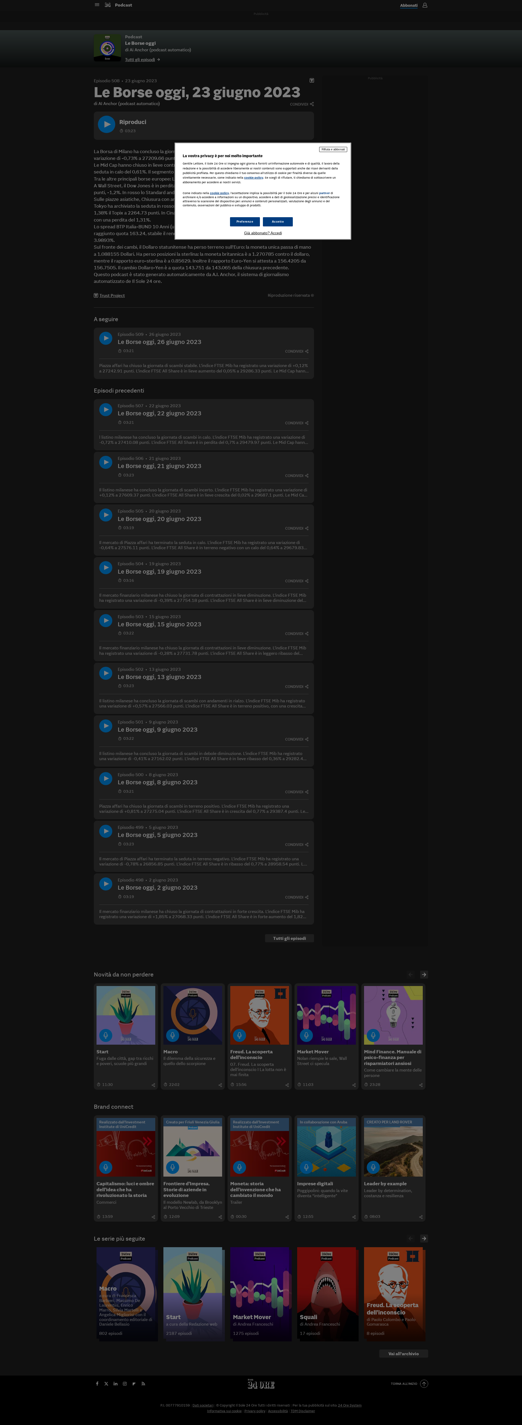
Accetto (278, 221)
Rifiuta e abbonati (333, 149)
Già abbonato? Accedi (263, 233)
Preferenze (245, 221)
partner (324, 193)
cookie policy (253, 177)
